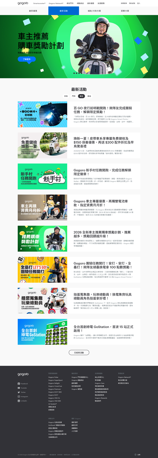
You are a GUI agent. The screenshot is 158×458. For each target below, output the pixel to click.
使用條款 (59, 455)
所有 (66, 96)
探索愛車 (51, 410)
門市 (73, 96)
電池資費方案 (122, 380)
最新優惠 (33, 10)
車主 (81, 96)
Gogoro (23, 3)
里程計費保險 (52, 428)
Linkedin (24, 401)
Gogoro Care (99, 383)
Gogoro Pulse (53, 377)
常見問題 (98, 380)
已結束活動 (79, 352)
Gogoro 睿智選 (77, 389)
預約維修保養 (99, 386)
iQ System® (52, 404)
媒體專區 (75, 428)
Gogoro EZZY (53, 395)
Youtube (24, 388)
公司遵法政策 (75, 455)
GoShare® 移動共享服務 (56, 425)
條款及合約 (67, 455)
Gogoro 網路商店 (78, 380)
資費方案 (125, 10)
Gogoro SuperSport (55, 380)
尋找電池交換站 (123, 383)
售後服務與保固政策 (101, 389)
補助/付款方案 (94, 10)
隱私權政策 (53, 455)
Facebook (24, 384)
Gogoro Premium (54, 389)
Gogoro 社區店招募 (55, 422)
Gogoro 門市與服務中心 (80, 377)
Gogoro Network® (124, 377)
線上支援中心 (99, 377)
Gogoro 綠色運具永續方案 (57, 434)
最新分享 (75, 425)
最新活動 (64, 10)
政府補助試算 (76, 386)
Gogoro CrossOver (55, 386)
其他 (89, 96)
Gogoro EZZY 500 (55, 392)
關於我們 (75, 422)
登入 (138, 3)
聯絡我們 (98, 401)
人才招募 (75, 431)
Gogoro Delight (54, 383)
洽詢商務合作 (52, 437)
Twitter (23, 392)
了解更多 (27, 59)
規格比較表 (52, 407)
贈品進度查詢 (99, 395)
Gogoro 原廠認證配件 (55, 431)
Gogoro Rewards (101, 398)
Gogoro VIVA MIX (54, 401)
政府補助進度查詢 (101, 392)
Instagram (24, 396)
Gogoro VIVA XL (54, 398)
